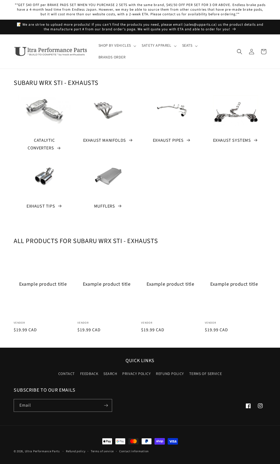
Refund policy (75, 451)
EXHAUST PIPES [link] (168, 140)
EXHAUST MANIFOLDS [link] (104, 140)
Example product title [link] (43, 284)
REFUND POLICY (170, 374)
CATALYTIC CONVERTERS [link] (41, 144)
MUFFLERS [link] (104, 206)
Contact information (134, 451)
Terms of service (102, 451)
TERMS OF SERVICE (205, 374)
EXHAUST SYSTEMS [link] (232, 140)
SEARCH (110, 374)
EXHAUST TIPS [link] (41, 206)
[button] (117, 45)
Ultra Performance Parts (42, 451)
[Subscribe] (106, 405)
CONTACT (66, 374)
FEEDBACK (89, 374)
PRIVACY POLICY (136, 374)
